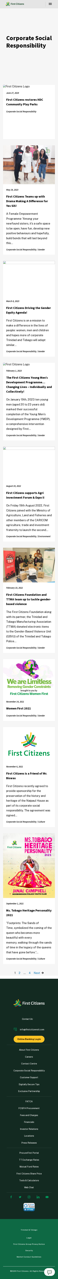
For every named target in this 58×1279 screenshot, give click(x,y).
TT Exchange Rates (29, 1160)
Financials (29, 1122)
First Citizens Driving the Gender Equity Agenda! (28, 310)
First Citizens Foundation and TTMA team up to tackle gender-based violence (28, 599)
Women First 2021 (18, 708)
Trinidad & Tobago (29, 1230)
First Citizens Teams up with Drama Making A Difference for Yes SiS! (27, 201)
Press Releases (29, 1143)
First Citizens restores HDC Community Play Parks (24, 102)
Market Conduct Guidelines (29, 1257)
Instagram (29, 1197)
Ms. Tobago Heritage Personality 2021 (29, 912)
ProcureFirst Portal (29, 1153)
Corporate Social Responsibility (29, 1070)
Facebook (11, 1197)
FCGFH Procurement (29, 1108)
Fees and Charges (29, 1115)
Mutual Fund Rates (29, 1166)
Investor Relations (29, 1129)
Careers (29, 1057)
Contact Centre (29, 1063)
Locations (29, 1136)
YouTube (47, 1197)
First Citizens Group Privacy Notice (29, 1244)
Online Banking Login (29, 1039)
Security (29, 1250)
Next (37, 973)
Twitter (20, 1197)
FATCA (29, 1101)
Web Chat (29, 1187)
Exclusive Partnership (29, 1091)
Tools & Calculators (29, 1180)
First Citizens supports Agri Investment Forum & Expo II (25, 495)
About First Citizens (29, 1050)
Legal (29, 1238)
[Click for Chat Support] (49, 1272)
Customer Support (29, 1077)
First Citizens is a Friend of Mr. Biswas (26, 775)
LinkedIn (38, 1197)
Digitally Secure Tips (29, 1084)
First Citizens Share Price (29, 1173)
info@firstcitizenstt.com (32, 1029)
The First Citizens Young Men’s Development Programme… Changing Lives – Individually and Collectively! (29, 385)
